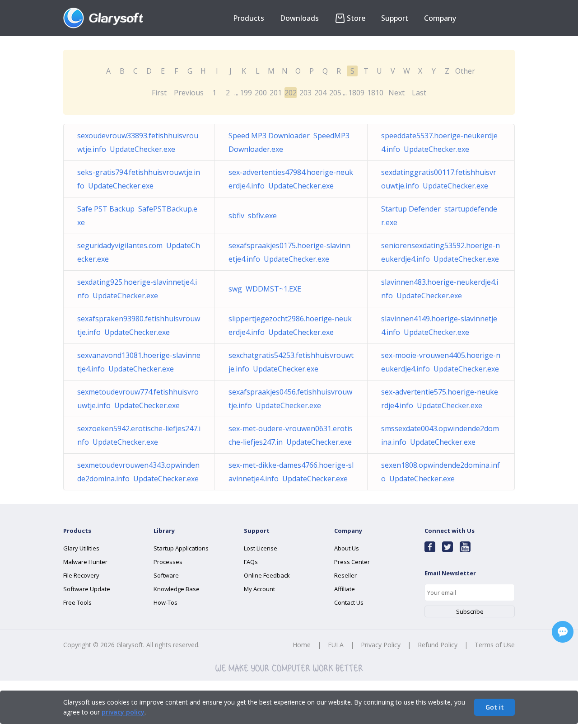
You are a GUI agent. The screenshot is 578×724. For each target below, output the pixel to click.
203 (305, 93)
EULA (336, 644)
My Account (259, 589)
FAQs (251, 562)
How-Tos (165, 602)
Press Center (352, 562)
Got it (494, 707)
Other (465, 71)
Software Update (86, 589)
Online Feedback (267, 575)
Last (419, 93)
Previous (189, 93)
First (159, 93)
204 (320, 93)
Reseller (345, 575)
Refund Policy (437, 644)
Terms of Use (495, 644)
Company (440, 18)
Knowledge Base (177, 589)
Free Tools (77, 602)
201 (276, 93)
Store (356, 18)
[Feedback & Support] (562, 632)
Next (396, 93)
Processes (168, 562)
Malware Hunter (85, 562)
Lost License (260, 548)
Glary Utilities (81, 548)
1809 (356, 93)
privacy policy (123, 712)
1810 (375, 93)
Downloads (299, 18)
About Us (346, 548)
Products (248, 18)
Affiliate (344, 589)
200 (261, 93)
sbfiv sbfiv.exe (252, 216)
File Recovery (81, 575)
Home (302, 644)
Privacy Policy (381, 644)
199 (246, 93)
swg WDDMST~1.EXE (264, 289)
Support (394, 18)
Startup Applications (181, 548)
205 (335, 93)
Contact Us (349, 602)
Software (166, 575)
